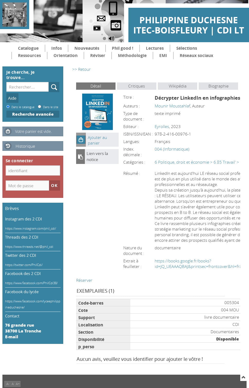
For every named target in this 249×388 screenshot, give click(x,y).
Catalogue (28, 48)
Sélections (186, 48)
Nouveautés (86, 48)
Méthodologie (132, 55)
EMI (163, 55)
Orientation (65, 55)
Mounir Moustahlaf (172, 106)
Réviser (97, 55)
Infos (56, 48)
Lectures (155, 48)
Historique (25, 146)
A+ (18, 383)
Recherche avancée (33, 114)
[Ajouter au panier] (81, 140)
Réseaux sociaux (196, 55)
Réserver (84, 280)
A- (7, 383)
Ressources (29, 55)
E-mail (11, 337)
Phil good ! (122, 48)
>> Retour (81, 69)
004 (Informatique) (172, 149)
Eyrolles (162, 126)
